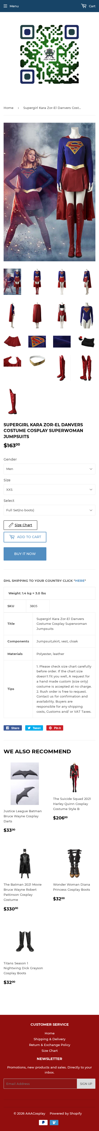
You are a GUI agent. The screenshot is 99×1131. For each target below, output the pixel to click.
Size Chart (50, 1051)
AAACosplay (35, 1113)
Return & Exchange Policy (49, 1045)
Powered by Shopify (66, 1113)
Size (7, 480)
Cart (91, 6)
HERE (80, 581)
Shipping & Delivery (49, 1039)
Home (8, 108)
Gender (10, 459)
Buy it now (25, 554)
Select (9, 500)
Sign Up (86, 1084)
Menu (14, 6)
